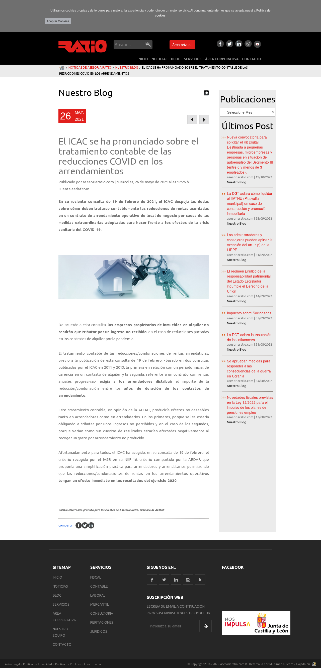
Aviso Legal (12, 664)
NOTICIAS (159, 59)
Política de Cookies (68, 664)
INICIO (142, 59)
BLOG (176, 59)
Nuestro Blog (126, 67)
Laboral (97, 595)
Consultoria (101, 613)
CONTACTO (251, 59)
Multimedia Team (281, 664)
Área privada (182, 44)
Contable (99, 586)
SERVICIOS (193, 59)
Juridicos (98, 631)
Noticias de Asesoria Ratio (89, 67)
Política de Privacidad (37, 664)
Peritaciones (101, 622)
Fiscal (95, 577)
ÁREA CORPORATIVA (221, 59)
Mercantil (99, 604)
